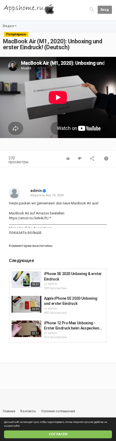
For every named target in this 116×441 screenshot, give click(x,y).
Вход (105, 10)
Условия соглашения (58, 411)
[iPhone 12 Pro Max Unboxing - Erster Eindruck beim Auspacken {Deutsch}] (26, 329)
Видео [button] (8, 26)
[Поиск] (92, 9)
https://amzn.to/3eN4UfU (29, 218)
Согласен (58, 434)
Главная (9, 411)
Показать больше (25, 233)
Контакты (28, 411)
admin (36, 190)
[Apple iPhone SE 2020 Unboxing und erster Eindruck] (26, 304)
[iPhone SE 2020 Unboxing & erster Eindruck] (26, 279)
